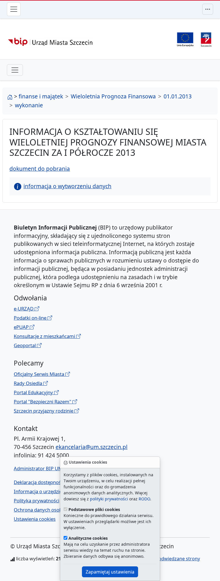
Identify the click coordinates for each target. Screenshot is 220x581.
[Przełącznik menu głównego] (14, 9)
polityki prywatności (109, 499)
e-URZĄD (24, 308)
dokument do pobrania (39, 168)
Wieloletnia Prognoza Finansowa (113, 96)
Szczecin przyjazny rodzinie (44, 410)
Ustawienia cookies (35, 519)
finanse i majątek (41, 96)
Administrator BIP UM (38, 468)
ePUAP (22, 327)
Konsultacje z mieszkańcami (45, 336)
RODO (144, 499)
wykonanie (29, 105)
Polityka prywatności (36, 500)
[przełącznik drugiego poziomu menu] (15, 70)
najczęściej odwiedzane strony (167, 558)
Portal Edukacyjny (34, 392)
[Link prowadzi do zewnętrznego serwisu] (206, 39)
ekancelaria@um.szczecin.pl (91, 447)
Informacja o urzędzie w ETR (45, 491)
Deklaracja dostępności (39, 482)
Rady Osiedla (28, 383)
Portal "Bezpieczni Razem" (43, 401)
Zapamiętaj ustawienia (110, 572)
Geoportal (25, 345)
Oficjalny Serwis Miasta (39, 374)
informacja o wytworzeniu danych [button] (67, 186)
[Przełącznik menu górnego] (207, 9)
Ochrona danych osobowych (45, 509)
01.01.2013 (178, 96)
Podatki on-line (31, 317)
